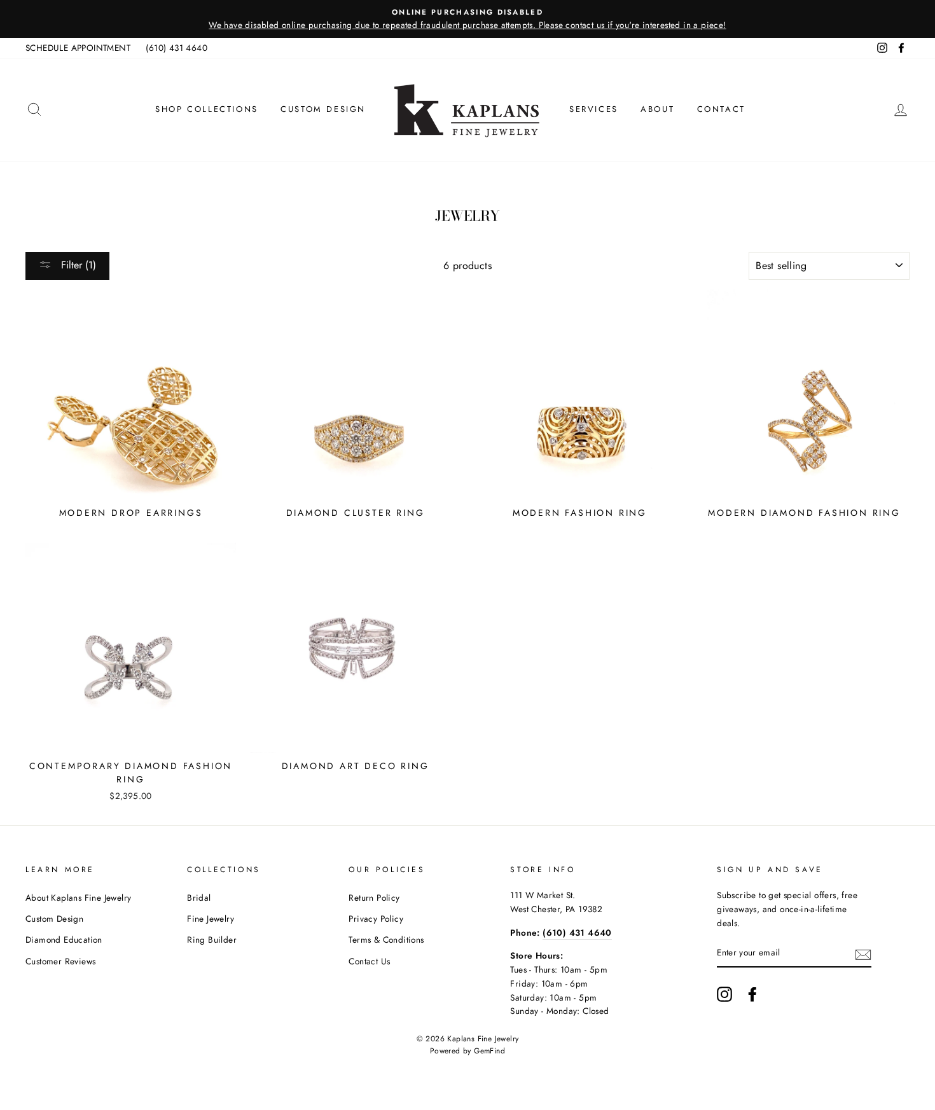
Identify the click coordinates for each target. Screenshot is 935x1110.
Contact (721, 109)
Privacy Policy (376, 918)
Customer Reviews (60, 961)
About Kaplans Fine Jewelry (78, 897)
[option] (467, 19)
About (657, 109)
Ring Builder (212, 939)
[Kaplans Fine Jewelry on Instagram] (724, 994)
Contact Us (369, 961)
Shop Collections (206, 109)
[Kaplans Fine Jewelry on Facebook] (752, 994)
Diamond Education (63, 939)
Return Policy (374, 897)
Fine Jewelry (210, 918)
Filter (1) (77, 265)
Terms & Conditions (386, 939)
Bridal (199, 897)
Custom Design (323, 109)
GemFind (489, 1051)
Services (593, 109)
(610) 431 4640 (176, 47)
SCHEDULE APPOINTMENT (77, 47)
